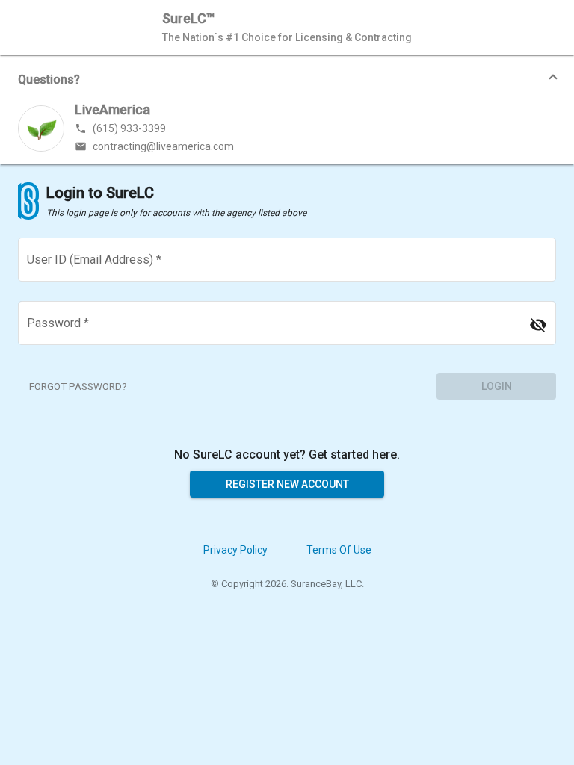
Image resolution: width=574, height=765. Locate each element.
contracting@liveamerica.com (154, 146)
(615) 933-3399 (120, 128)
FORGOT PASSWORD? (78, 386)
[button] (287, 79)
